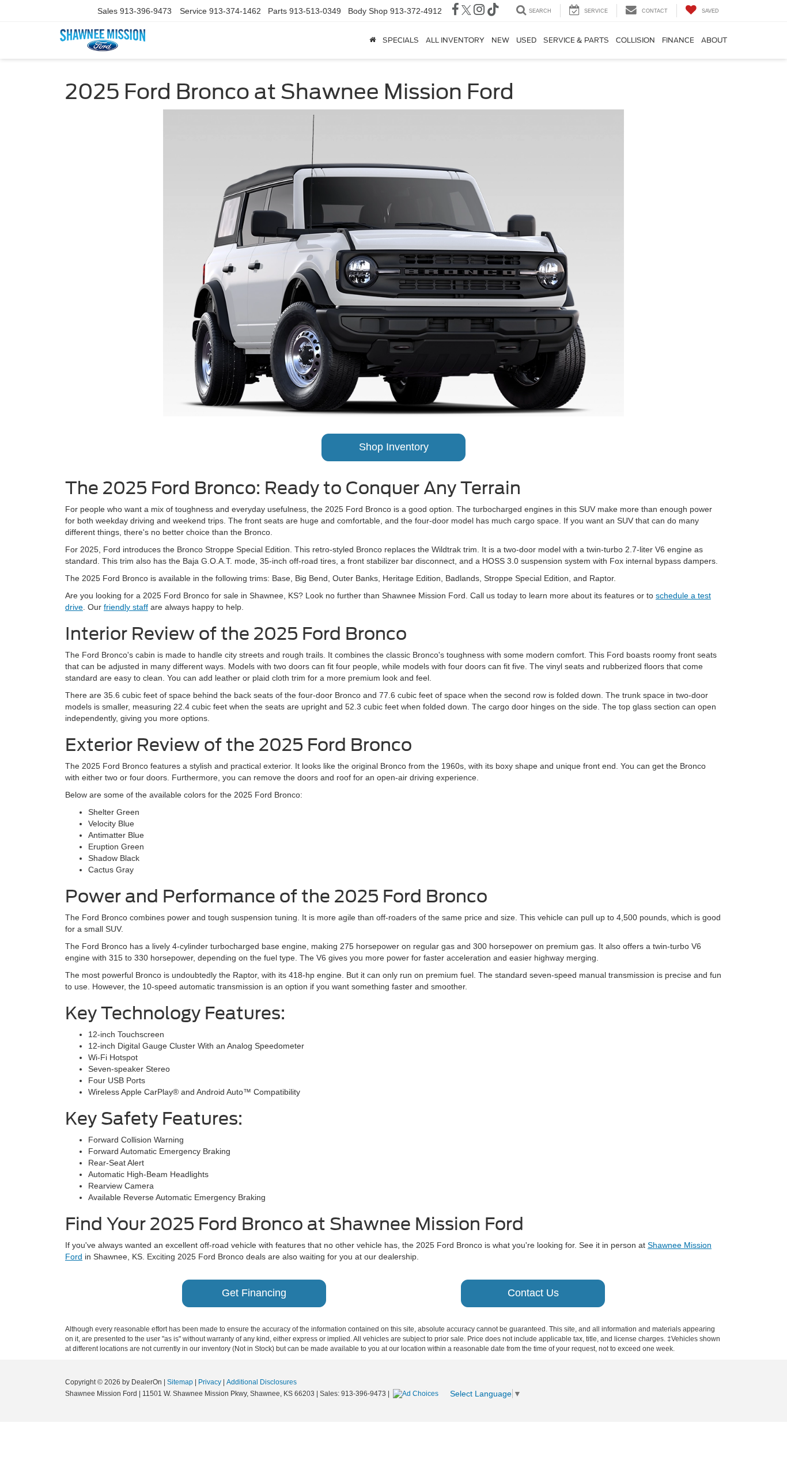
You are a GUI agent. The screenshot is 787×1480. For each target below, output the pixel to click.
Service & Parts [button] (576, 40)
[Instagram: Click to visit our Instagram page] (479, 11)
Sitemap (180, 1382)
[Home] (372, 40)
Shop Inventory (394, 447)
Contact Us (533, 1293)
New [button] (500, 40)
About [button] (714, 40)
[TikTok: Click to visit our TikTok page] (493, 11)
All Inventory (455, 40)
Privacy (209, 1382)
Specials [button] (401, 40)
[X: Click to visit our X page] (466, 11)
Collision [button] (635, 40)
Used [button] (526, 40)
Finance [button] (678, 40)
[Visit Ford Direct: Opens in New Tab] (417, 1394)
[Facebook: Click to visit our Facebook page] (455, 11)
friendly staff (126, 607)
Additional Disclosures (261, 1382)
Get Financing (254, 1293)
